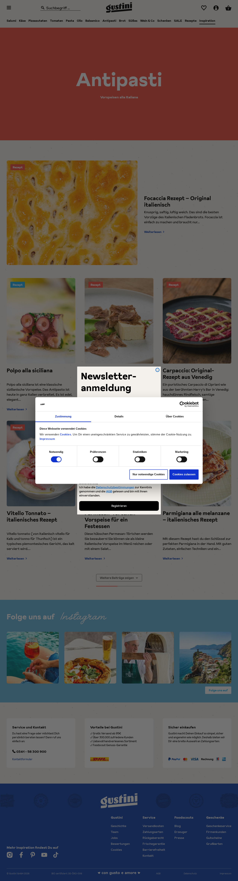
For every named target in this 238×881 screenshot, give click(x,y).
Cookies (65, 434)
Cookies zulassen (184, 474)
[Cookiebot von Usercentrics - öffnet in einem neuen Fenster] (182, 404)
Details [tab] (119, 416)
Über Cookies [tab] (175, 416)
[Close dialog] (157, 370)
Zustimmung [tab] (63, 416)
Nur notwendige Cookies (149, 474)
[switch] (98, 459)
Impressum (47, 439)
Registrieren (119, 506)
